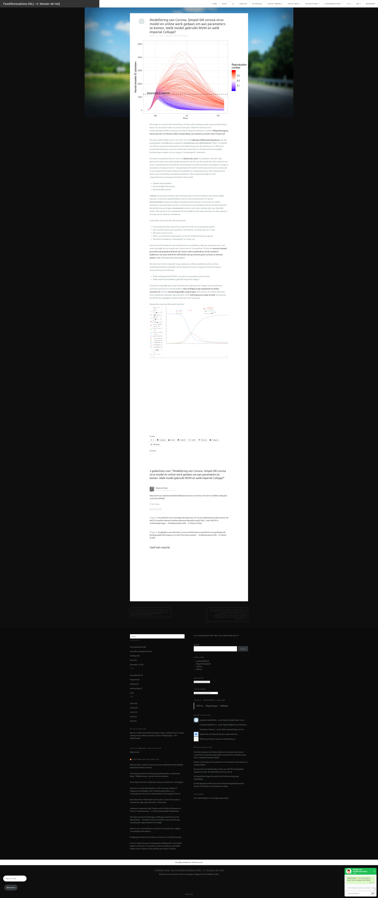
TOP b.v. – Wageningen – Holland (209, 700)
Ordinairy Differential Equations (205, 140)
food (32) (133, 660)
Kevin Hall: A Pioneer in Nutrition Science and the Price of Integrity (156, 782)
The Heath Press (311, 4)
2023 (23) (133, 717)
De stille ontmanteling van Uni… (232, 729)
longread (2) (134, 680)
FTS (348, 4)
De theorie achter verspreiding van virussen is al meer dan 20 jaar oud (194, 134)
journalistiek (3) (136, 675)
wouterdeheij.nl (202, 661)
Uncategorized (181, 36)
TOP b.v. (199, 667)
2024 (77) (133, 712)
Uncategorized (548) (138, 647)
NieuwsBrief (370, 4)
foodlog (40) (134, 656)
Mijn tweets (134, 752)
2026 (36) (133, 703)
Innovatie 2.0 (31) (136, 665)
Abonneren (10, 888)
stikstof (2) (134, 684)
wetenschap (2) (136, 688)
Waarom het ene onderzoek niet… (225, 734)
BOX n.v (199, 669)
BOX (357, 4)
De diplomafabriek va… (209, 725)
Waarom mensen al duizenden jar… (222, 739)
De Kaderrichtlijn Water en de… (232, 720)
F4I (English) (257, 4)
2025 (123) (133, 708)
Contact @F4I (293, 4)
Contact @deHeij (274, 4)
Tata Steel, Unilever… (208, 729)
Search (196, 645)
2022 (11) (133, 721)
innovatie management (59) (141, 651)
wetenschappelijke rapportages (182, 292)
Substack (243, 4)
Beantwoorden (156, 509)
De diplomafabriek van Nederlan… (234, 725)
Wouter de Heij (161, 488)
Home (215, 4)
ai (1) (132, 693)
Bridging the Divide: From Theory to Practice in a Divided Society (156, 837)
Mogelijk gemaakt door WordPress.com (189, 862)
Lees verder (189, 894)
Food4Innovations (332, 4)
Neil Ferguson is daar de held (202, 295)
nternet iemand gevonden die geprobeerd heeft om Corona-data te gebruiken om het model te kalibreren (188, 251)
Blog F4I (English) (203, 664)
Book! (224, 4)
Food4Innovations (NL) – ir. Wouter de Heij (31, 3)
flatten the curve (190, 158)
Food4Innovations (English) (145, 759)
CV (233, 4)
